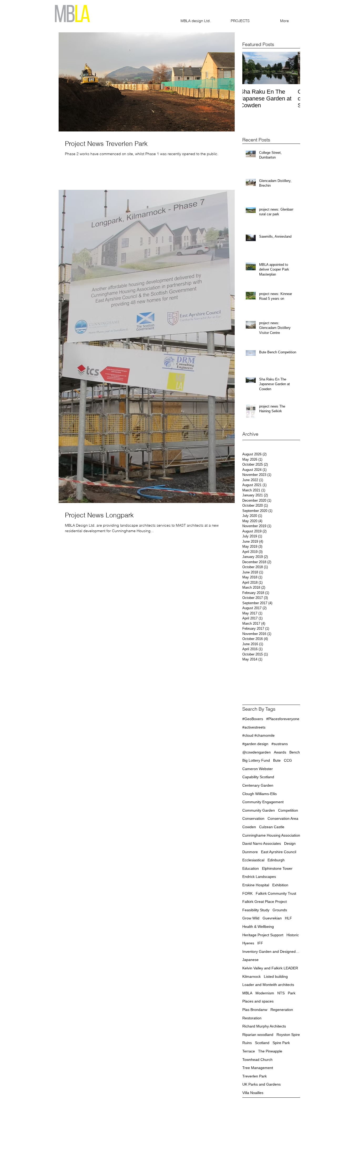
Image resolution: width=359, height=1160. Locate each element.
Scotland (262, 1043)
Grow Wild (250, 918)
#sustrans (279, 744)
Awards (280, 752)
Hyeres (248, 943)
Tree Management (257, 1068)
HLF (288, 918)
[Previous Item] (250, 68)
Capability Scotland (258, 777)
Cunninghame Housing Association (271, 835)
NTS (281, 993)
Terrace (248, 1051)
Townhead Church (257, 1059)
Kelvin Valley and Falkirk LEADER (270, 968)
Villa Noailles (252, 1093)
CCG (288, 760)
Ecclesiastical (253, 860)
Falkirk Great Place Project (264, 901)
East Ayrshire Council (278, 852)
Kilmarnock (251, 976)
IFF (260, 943)
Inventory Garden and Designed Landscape (271, 951)
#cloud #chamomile (258, 735)
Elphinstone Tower (277, 868)
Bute (277, 760)
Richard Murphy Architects (264, 1026)
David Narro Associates (261, 843)
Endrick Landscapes (259, 876)
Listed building (276, 976)
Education (250, 868)
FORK (247, 893)
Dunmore (250, 852)
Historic (292, 935)
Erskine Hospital (255, 885)
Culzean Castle (271, 827)
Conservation (253, 818)
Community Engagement (263, 802)
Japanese (250, 960)
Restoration (251, 1018)
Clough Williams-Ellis (259, 794)
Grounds (280, 910)
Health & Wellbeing (258, 926)
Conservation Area (283, 818)
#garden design (255, 744)
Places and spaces (258, 1001)
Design (290, 843)
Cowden (249, 827)
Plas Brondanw (254, 1010)
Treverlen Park (254, 1076)
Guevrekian (272, 918)
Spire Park (281, 1043)
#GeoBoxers (252, 719)
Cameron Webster (257, 769)
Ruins (247, 1043)
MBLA (247, 993)
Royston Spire (288, 1034)
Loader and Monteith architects (268, 985)
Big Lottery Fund (256, 760)
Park (291, 993)
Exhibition (280, 885)
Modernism (264, 993)
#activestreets (253, 727)
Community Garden (258, 810)
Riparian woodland (257, 1034)
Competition (288, 810)
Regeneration (281, 1010)
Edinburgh (276, 860)
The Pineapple (270, 1051)
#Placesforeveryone (282, 719)
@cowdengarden (256, 752)
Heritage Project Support (262, 935)
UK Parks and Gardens (261, 1084)
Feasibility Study (255, 910)
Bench (294, 752)
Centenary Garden (257, 785)
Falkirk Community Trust (276, 893)
